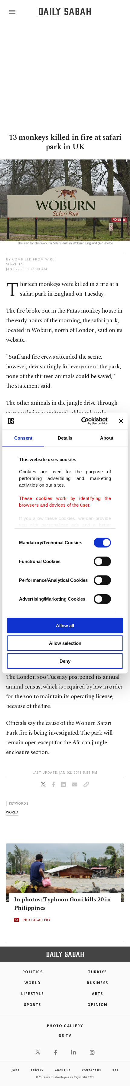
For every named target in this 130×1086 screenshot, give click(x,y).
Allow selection (65, 643)
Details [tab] (65, 437)
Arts (97, 993)
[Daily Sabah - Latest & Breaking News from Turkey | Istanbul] (64, 11)
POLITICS (32, 971)
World (32, 982)
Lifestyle (32, 993)
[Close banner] (121, 421)
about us (62, 1070)
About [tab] (106, 437)
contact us (91, 1070)
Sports (32, 1004)
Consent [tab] (23, 437)
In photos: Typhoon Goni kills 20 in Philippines (62, 904)
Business (97, 982)
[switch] (102, 561)
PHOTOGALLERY (36, 920)
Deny (65, 660)
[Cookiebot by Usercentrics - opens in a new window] (82, 421)
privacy (37, 1070)
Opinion (97, 1004)
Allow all (65, 625)
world (12, 812)
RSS (115, 1070)
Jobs (15, 1070)
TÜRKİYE (97, 971)
